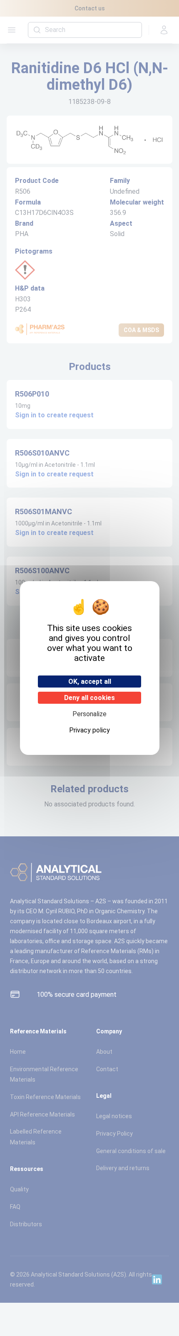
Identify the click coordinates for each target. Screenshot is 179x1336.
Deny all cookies (89, 698)
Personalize (89, 714)
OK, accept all (89, 681)
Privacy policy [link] (89, 730)
